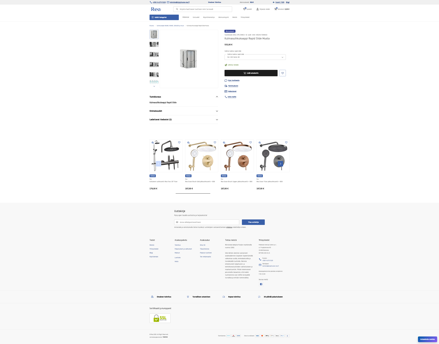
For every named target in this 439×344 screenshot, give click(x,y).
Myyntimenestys (209, 17)
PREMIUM (185, 17)
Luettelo (178, 258)
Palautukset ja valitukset (183, 249)
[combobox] (255, 57)
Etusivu (152, 25)
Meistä (234, 17)
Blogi (287, 2)
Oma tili (202, 245)
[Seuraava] (280, 163)
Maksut (177, 253)
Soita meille (232, 97)
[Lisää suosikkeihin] (179, 142)
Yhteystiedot (245, 17)
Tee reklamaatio (205, 257)
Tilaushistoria (204, 249)
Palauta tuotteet (206, 253)
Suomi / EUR (280, 2)
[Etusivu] (156, 9)
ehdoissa (229, 227)
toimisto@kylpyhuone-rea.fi (180, 2)
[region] (154, 59)
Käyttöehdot (154, 257)
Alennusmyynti (223, 17)
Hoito (176, 261)
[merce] (165, 337)
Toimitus (178, 245)
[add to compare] (152, 142)
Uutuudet (196, 17)
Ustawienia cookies (427, 339)
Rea (151, 179)
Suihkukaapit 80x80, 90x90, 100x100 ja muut (170, 25)
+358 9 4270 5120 (159, 2)
